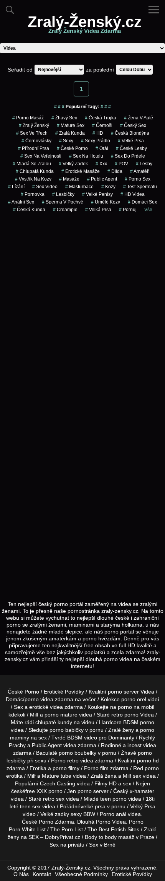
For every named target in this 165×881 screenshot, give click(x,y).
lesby (144, 163)
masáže (69, 179)
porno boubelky (77, 753)
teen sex (30, 806)
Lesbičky (63, 194)
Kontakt (42, 874)
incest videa (141, 745)
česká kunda (29, 209)
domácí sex (142, 202)
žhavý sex (64, 118)
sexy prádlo (95, 140)
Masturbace (79, 186)
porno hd (148, 760)
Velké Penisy (97, 194)
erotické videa (46, 707)
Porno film (96, 768)
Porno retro (65, 760)
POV (121, 163)
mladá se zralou (32, 163)
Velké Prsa (131, 140)
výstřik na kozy (33, 179)
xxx (101, 163)
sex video (45, 186)
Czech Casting (57, 783)
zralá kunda (70, 133)
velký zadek (73, 163)
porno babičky (67, 730)
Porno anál (113, 814)
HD (97, 133)
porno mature (61, 715)
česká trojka (100, 118)
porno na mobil (136, 707)
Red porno (146, 768)
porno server (123, 692)
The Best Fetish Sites (113, 829)
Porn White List (27, 829)
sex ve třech (32, 133)
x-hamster (142, 791)
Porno (46, 822)
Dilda (114, 171)
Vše (148, 209)
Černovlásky (36, 140)
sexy (66, 140)
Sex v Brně (102, 845)
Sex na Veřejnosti (40, 156)
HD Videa (132, 194)
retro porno (125, 715)
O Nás (21, 874)
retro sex (53, 799)
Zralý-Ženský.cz (85, 26)
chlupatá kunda (35, 171)
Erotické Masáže (80, 171)
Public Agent (102, 179)
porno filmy (66, 768)
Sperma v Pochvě (62, 202)
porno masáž (28, 118)
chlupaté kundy (53, 722)
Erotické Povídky (64, 692)
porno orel (133, 699)
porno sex (137, 179)
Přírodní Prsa (33, 148)
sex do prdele (128, 156)
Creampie (65, 209)
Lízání (16, 186)
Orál (102, 148)
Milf (127, 776)
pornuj (128, 209)
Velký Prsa (142, 806)
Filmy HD (105, 783)
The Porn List (66, 829)
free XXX (36, 791)
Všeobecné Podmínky (81, 874)
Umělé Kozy (105, 202)
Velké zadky (54, 814)
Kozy (108, 186)
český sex (133, 125)
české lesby (131, 148)
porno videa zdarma (49, 699)
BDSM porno (138, 722)
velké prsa (93, 806)
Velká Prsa (98, 209)
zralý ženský (34, 125)
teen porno (113, 799)
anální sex (21, 202)
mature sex (70, 125)
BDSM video (82, 737)
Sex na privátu (67, 845)
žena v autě (138, 118)
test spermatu (140, 186)
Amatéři (140, 171)
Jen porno (79, 791)
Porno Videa (111, 822)
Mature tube (56, 776)
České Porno (72, 148)
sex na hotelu (86, 156)
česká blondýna (130, 133)
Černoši (102, 125)
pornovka (33, 194)
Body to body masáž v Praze (119, 837)
